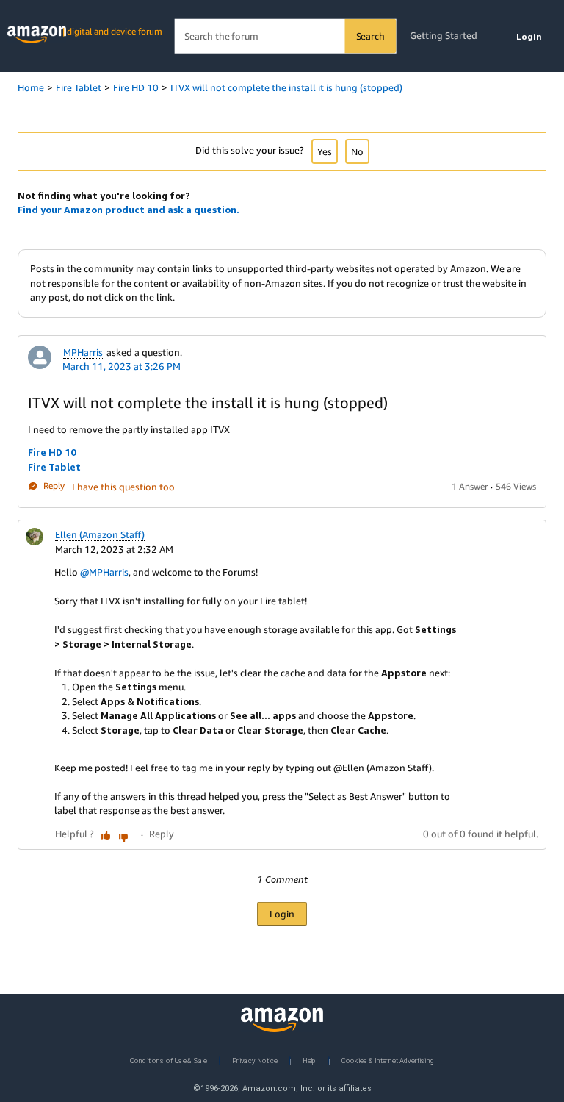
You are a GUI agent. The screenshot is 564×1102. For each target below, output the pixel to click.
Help (310, 1060)
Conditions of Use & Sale (168, 1060)
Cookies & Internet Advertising (387, 1060)
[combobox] (285, 36)
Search (370, 36)
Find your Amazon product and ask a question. (128, 209)
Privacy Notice (255, 1060)
